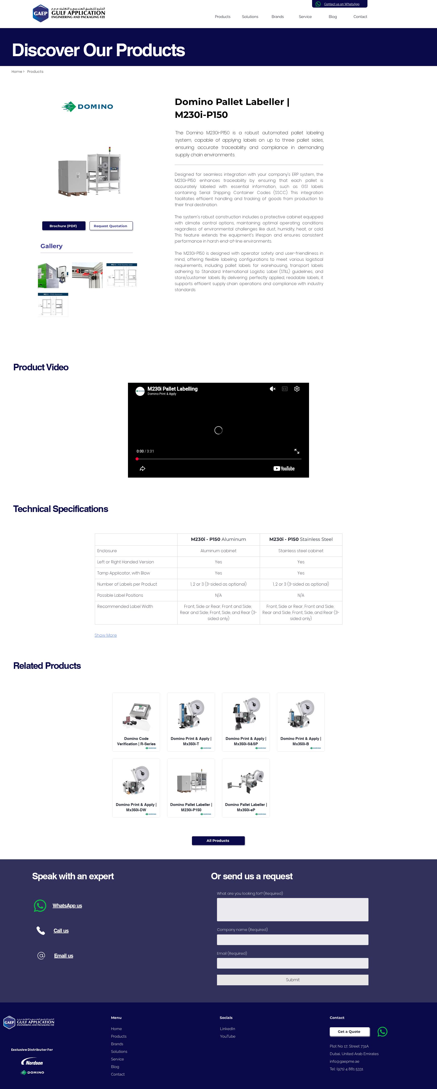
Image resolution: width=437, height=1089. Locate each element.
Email (232, 953)
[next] (128, 292)
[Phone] (40, 931)
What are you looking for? (250, 893)
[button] (53, 275)
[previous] (47, 292)
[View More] (136, 722)
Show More (106, 635)
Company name (242, 929)
